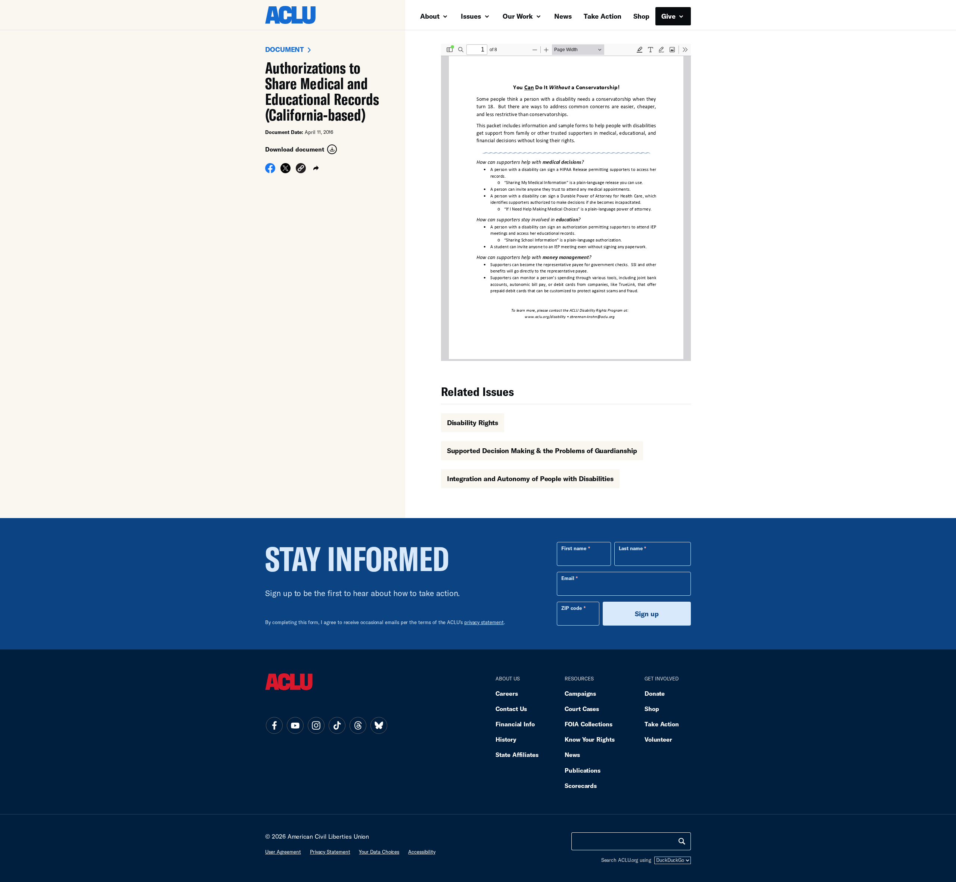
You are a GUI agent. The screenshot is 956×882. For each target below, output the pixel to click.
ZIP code (571, 608)
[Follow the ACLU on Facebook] (274, 725)
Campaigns (580, 693)
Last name (631, 548)
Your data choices (379, 852)
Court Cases (582, 708)
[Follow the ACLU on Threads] (358, 725)
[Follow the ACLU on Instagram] (316, 725)
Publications (582, 770)
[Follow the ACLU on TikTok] (337, 725)
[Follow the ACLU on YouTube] (295, 725)
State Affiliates (517, 754)
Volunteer (658, 739)
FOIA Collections (588, 723)
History (506, 739)
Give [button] (669, 16)
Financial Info (515, 723)
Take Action (602, 16)
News (563, 16)
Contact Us (511, 708)
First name (573, 548)
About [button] (430, 16)
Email (567, 578)
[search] (682, 841)
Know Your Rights (590, 739)
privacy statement (484, 622)
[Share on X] (285, 170)
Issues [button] (472, 16)
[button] (301, 169)
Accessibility (421, 852)
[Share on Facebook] (270, 170)
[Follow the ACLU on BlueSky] (379, 725)
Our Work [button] (519, 16)
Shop (641, 16)
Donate (655, 693)
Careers (507, 693)
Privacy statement (330, 852)
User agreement (283, 852)
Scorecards (581, 785)
